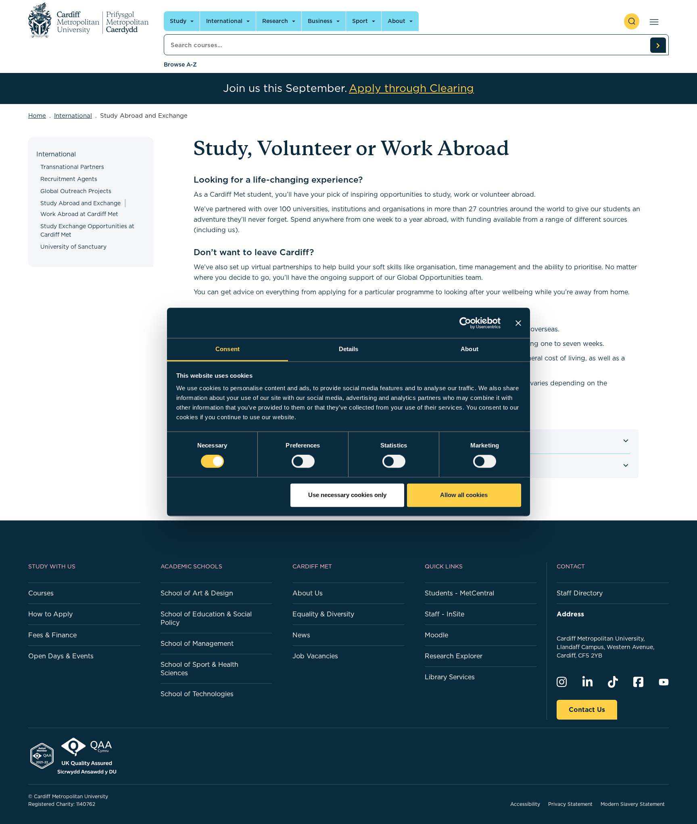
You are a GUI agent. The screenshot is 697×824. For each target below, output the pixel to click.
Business (320, 21)
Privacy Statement (570, 804)
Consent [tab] (227, 348)
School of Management (197, 643)
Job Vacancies (315, 655)
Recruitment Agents (68, 179)
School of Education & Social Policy (206, 618)
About (396, 21)
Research (275, 21)
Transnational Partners (72, 167)
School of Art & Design (197, 593)
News (301, 634)
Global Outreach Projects (75, 191)
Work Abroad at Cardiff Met (79, 214)
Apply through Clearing (411, 88)
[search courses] (658, 45)
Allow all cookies (464, 494)
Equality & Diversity (323, 614)
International (224, 21)
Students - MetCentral (459, 593)
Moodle (436, 634)
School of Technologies (197, 693)
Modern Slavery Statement (633, 804)
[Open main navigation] (652, 21)
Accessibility (525, 804)
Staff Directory (580, 593)
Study (178, 21)
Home (37, 115)
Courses (41, 593)
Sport (360, 21)
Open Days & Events (61, 655)
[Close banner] (518, 323)
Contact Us (587, 709)
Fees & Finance (52, 634)
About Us (307, 593)
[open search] (631, 21)
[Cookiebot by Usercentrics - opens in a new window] (465, 323)
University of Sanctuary (73, 247)
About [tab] (469, 348)
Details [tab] (349, 348)
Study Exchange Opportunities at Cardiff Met (87, 230)
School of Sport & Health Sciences (199, 668)
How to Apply (50, 614)
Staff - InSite (444, 614)
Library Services (450, 676)
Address (570, 614)
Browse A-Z (180, 64)
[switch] (303, 461)
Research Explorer (453, 655)
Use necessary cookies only (347, 494)
